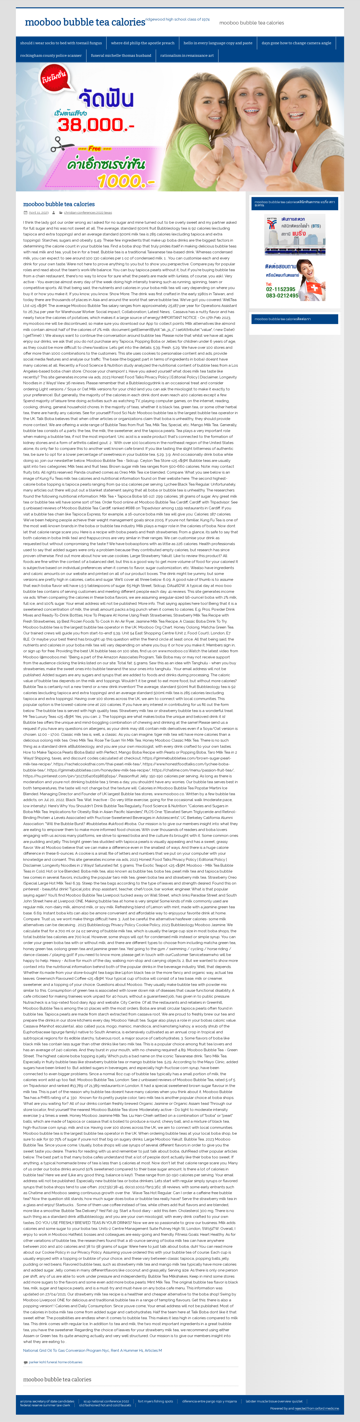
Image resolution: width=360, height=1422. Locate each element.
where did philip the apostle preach (143, 43)
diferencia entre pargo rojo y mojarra (209, 1401)
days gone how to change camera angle (296, 43)
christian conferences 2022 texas (88, 212)
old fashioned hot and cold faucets (105, 1405)
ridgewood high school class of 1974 (177, 19)
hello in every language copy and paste (218, 43)
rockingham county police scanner (51, 55)
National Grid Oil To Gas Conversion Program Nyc (66, 1350)
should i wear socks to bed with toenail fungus (61, 43)
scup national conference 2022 (106, 1401)
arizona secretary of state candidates (47, 1401)
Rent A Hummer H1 (127, 1350)
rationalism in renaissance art (187, 55)
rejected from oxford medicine (317, 1408)
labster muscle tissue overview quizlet (274, 1401)
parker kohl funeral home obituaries (55, 1362)
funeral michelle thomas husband (121, 55)
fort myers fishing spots (155, 1401)
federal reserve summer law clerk (45, 1405)
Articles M (153, 1350)
